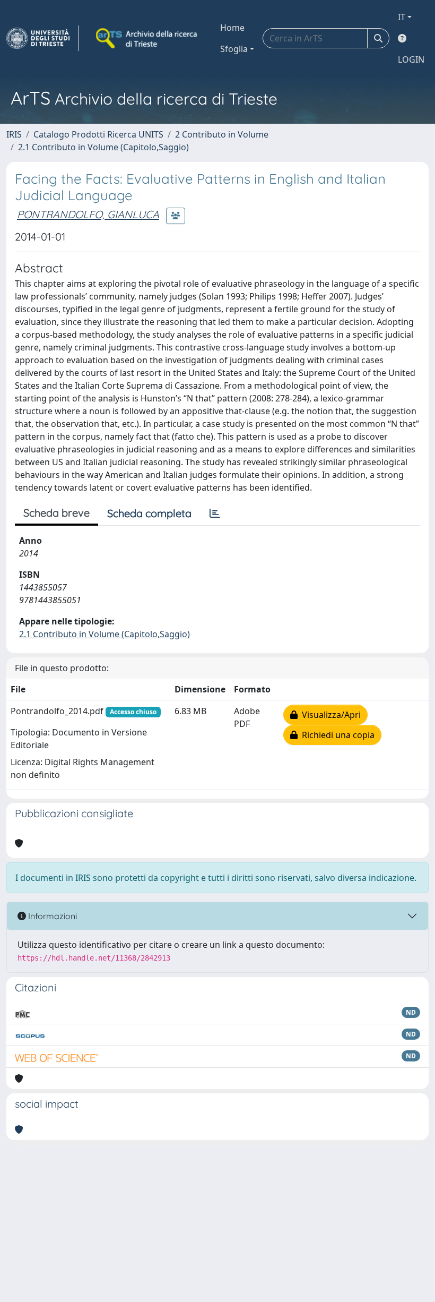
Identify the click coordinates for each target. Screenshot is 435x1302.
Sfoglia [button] (234, 49)
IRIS (14, 134)
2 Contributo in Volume (221, 134)
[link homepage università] (147, 38)
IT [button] (401, 17)
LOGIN (411, 59)
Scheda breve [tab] (56, 512)
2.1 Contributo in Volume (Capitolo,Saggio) (103, 147)
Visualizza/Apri (329, 715)
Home (232, 27)
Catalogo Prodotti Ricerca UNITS (98, 134)
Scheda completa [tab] (149, 513)
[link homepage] (42, 38)
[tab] (215, 513)
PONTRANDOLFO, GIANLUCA (88, 214)
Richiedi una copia (336, 735)
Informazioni (51, 916)
